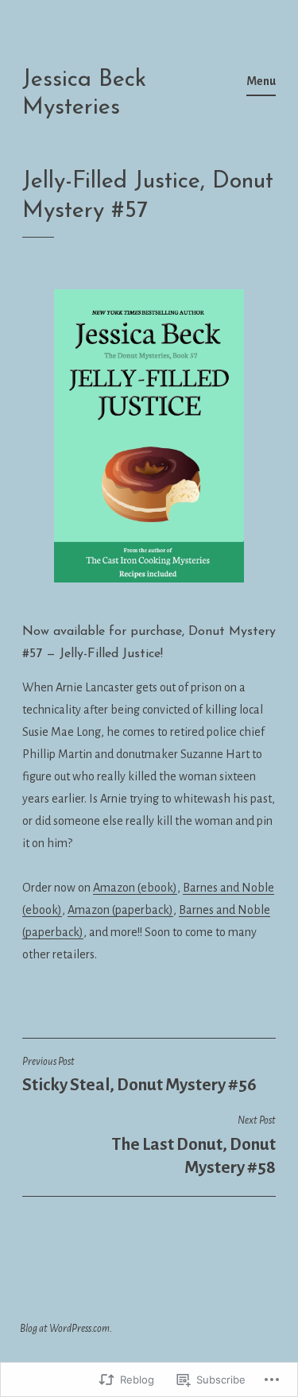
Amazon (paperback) (120, 910)
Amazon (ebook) (135, 887)
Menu (261, 81)
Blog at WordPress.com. (66, 1328)
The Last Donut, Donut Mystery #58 (194, 1146)
